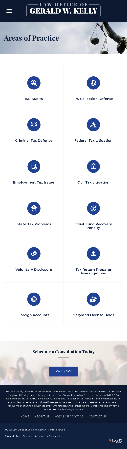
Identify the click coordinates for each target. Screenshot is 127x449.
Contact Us (98, 416)
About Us (42, 416)
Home (25, 416)
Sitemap (27, 436)
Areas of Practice (31, 38)
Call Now (63, 371)
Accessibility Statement (47, 436)
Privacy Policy (12, 436)
